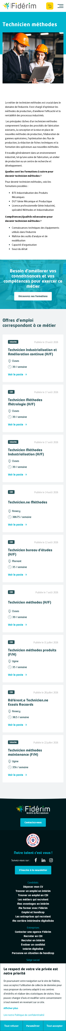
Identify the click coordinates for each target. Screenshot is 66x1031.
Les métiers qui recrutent (33, 899)
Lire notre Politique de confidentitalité (24, 1015)
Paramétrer (33, 1025)
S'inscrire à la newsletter (33, 870)
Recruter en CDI (33, 936)
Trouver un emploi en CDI (33, 895)
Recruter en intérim (33, 940)
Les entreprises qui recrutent (33, 916)
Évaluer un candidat (33, 944)
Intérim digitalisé (33, 948)
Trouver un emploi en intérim (33, 890)
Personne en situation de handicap (33, 953)
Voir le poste (15, 374)
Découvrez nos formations (33, 296)
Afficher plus (11, 1008)
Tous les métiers (13, 19)
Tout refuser (11, 1025)
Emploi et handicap (33, 912)
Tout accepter (55, 1025)
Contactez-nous (33, 822)
